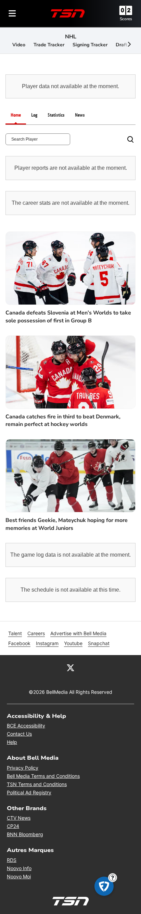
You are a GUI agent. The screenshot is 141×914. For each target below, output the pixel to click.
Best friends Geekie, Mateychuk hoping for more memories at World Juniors (66, 524)
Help (12, 742)
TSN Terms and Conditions (37, 784)
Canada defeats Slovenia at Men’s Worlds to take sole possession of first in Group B (68, 316)
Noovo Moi (19, 876)
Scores (126, 19)
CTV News (18, 818)
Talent (15, 633)
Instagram (47, 643)
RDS (11, 860)
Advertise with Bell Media (78, 633)
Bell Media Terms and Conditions (43, 776)
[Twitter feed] (70, 667)
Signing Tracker (90, 44)
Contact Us (19, 734)
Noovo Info (19, 868)
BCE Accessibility (26, 725)
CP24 (13, 826)
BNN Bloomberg (25, 834)
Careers (36, 633)
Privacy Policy (22, 768)
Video (18, 44)
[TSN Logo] (68, 13)
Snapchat (99, 643)
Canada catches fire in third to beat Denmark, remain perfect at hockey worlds (62, 420)
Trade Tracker (49, 44)
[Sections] (12, 13)
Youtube (73, 643)
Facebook (19, 643)
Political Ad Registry (29, 792)
